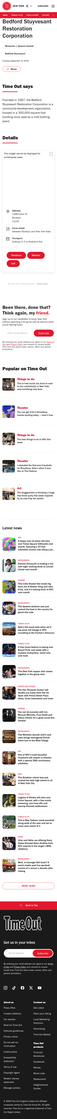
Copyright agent (12, 1073)
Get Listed (38, 1008)
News (5, 15)
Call (13, 264)
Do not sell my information (11, 1045)
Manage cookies (12, 1088)
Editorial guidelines (13, 1031)
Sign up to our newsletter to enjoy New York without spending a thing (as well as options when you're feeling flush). (28, 322)
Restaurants (39, 1079)
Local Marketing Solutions (41, 1021)
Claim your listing (42, 1014)
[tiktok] (14, 988)
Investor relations (12, 1014)
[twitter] (31, 988)
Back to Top (32, 905)
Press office (9, 1008)
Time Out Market (41, 1035)
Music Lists (39, 1073)
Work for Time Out (13, 1025)
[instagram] (5, 988)
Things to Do (17, 15)
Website (36, 255)
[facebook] (22, 988)
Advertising (39, 1029)
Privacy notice (11, 1037)
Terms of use (10, 1067)
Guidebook (39, 1062)
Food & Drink (32, 15)
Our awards (9, 1019)
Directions (16, 255)
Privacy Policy (16, 345)
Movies (37, 1068)
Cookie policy (10, 1052)
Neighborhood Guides (40, 1087)
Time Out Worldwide (38, 1055)
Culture (45, 15)
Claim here (42, 284)
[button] (51, 154)
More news (28, 886)
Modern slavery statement (11, 1081)
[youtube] (39, 988)
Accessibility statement (10, 1060)
